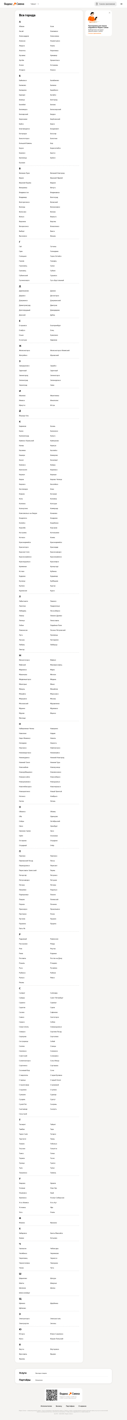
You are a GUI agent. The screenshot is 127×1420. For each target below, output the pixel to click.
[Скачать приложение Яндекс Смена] (51, 1395)
